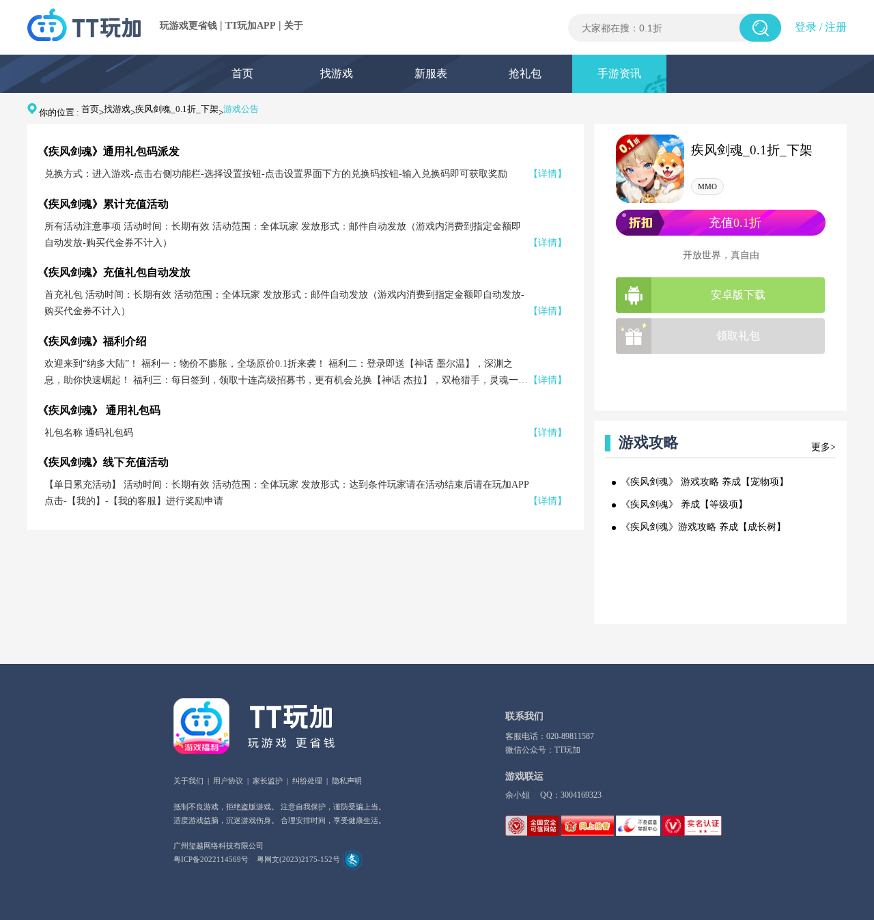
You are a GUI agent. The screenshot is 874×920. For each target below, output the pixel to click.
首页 (242, 73)
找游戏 (336, 73)
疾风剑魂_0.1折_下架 (176, 109)
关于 (293, 25)
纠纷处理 (307, 781)
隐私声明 (347, 781)
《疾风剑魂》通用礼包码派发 (109, 151)
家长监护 (268, 781)
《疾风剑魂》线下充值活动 (103, 462)
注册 (836, 27)
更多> (823, 447)
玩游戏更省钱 (188, 25)
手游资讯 (619, 73)
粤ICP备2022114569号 (211, 859)
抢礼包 (525, 73)
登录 (806, 27)
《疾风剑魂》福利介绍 (92, 341)
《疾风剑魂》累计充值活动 (103, 204)
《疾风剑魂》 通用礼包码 (99, 410)
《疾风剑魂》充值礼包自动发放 (114, 272)
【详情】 (547, 174)
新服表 (430, 73)
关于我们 (188, 781)
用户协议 (228, 781)
